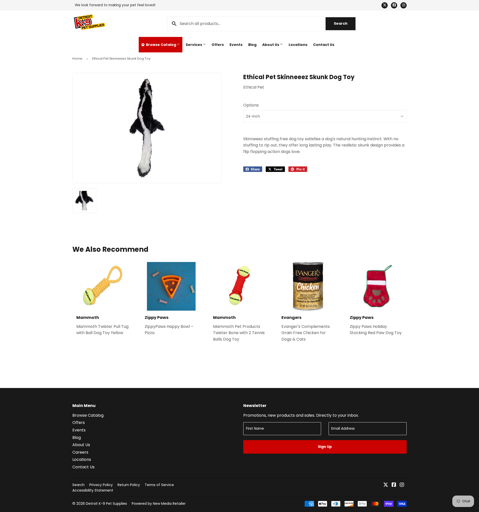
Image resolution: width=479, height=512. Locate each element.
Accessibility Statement (92, 490)
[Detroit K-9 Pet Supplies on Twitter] (385, 485)
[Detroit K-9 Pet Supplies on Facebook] (394, 485)
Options (251, 105)
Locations (298, 44)
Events (236, 44)
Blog (252, 44)
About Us (271, 44)
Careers (80, 452)
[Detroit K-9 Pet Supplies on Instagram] (402, 485)
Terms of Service (159, 484)
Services (194, 44)
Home (77, 58)
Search (345, 23)
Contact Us (323, 44)
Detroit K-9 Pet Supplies (106, 503)
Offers (218, 44)
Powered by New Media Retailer (159, 503)
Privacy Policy (101, 484)
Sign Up (325, 446)
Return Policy (129, 484)
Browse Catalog (161, 44)
